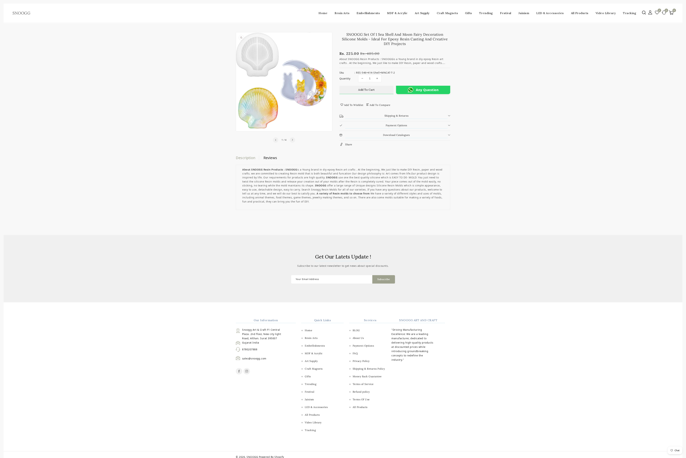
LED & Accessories (550, 13)
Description (245, 158)
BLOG (356, 330)
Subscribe (383, 279)
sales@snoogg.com (254, 358)
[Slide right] (292, 140)
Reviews (270, 158)
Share (348, 144)
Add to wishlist (353, 105)
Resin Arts (342, 13)
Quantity (344, 78)
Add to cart (366, 89)
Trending (486, 13)
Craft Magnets (447, 13)
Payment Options (363, 345)
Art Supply (422, 13)
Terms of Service (363, 384)
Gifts (468, 13)
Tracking (310, 430)
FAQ (355, 353)
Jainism (523, 13)
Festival (505, 13)
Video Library (313, 422)
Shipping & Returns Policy (369, 368)
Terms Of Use (361, 399)
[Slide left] (275, 140)
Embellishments (368, 13)
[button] (644, 13)
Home (308, 330)
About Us (358, 338)
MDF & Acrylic (397, 13)
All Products (312, 414)
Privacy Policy (361, 361)
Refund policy (361, 391)
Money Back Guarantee (367, 376)
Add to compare (380, 105)
